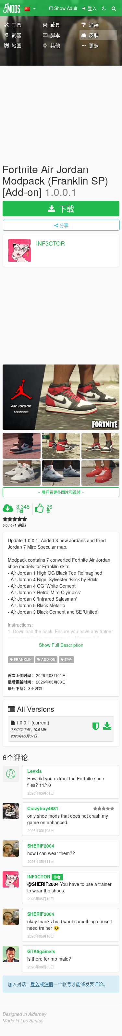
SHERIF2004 (40, 845)
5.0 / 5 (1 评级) (14, 525)
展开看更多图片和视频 (61, 492)
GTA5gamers (41, 951)
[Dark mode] (103, 8)
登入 (35, 984)
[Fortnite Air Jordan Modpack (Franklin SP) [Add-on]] (61, 397)
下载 (65, 208)
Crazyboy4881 (42, 808)
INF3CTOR (50, 243)
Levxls (34, 771)
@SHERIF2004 (43, 884)
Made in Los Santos (23, 1020)
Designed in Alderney (24, 1014)
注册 (48, 984)
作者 (57, 877)
